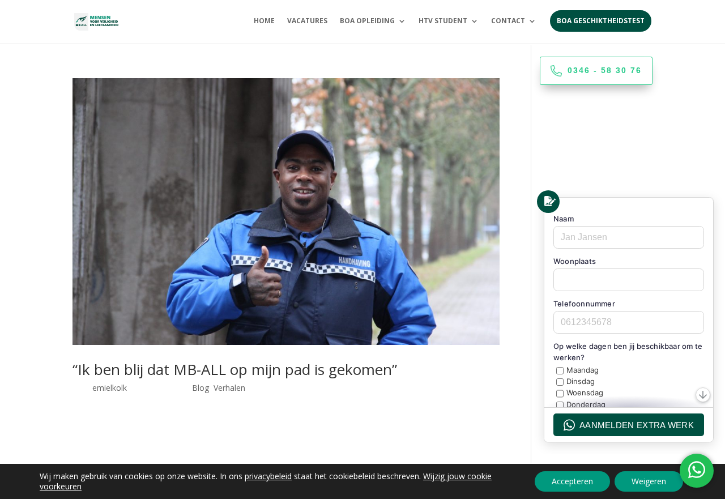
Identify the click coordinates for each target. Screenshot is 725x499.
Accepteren (572, 481)
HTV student (443, 21)
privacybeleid (268, 476)
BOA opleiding (367, 21)
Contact (508, 21)
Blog (200, 387)
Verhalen (229, 387)
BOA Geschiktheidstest (601, 20)
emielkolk (109, 387)
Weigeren (649, 481)
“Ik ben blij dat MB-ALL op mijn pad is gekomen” (234, 369)
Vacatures (307, 21)
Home (264, 21)
